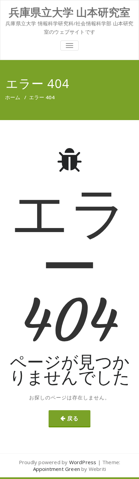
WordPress (82, 462)
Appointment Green (56, 469)
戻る (73, 418)
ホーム (12, 97)
